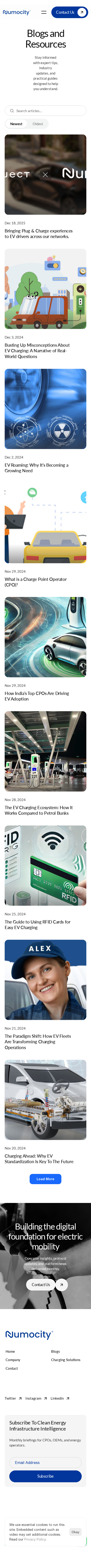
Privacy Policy (35, 1539)
